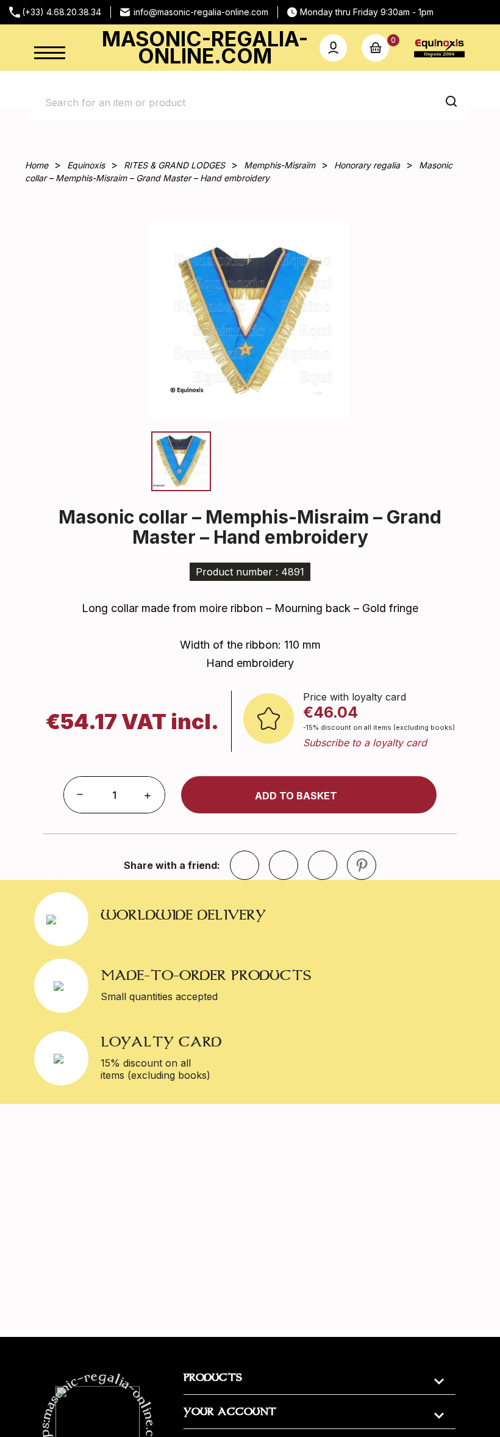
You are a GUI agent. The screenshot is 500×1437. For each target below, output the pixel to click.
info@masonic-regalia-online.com (201, 12)
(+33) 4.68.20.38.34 (61, 12)
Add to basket (296, 796)
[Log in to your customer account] (333, 48)
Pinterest (362, 865)
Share (284, 865)
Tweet (323, 865)
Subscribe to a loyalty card (365, 743)
